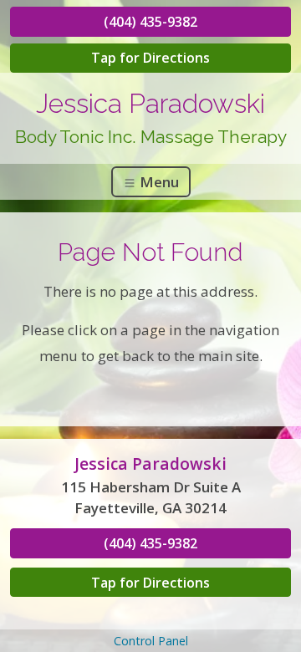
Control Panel (151, 641)
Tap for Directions (150, 57)
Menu (157, 181)
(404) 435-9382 (150, 22)
